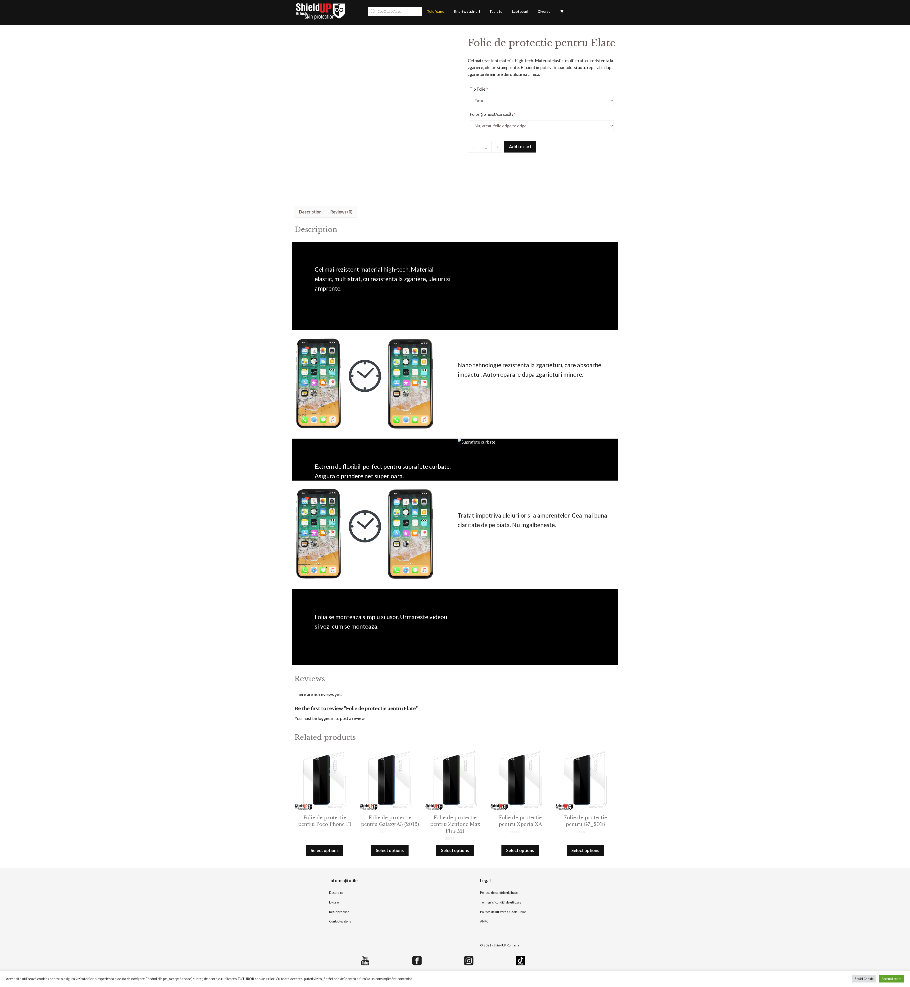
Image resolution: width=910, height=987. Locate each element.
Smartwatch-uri (467, 11)
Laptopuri (520, 11)
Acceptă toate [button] (891, 979)
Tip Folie (479, 89)
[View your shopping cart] (561, 11)
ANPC (484, 921)
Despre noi (336, 892)
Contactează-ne (340, 921)
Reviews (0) (341, 211)
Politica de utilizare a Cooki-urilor (503, 912)
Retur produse (339, 912)
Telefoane (435, 11)
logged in (326, 718)
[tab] (310, 212)
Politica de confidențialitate (499, 892)
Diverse (544, 11)
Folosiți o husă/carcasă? (493, 114)
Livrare (334, 902)
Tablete (495, 11)
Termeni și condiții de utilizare (500, 902)
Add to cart (520, 146)
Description (310, 211)
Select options (325, 850)
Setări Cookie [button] (864, 979)
